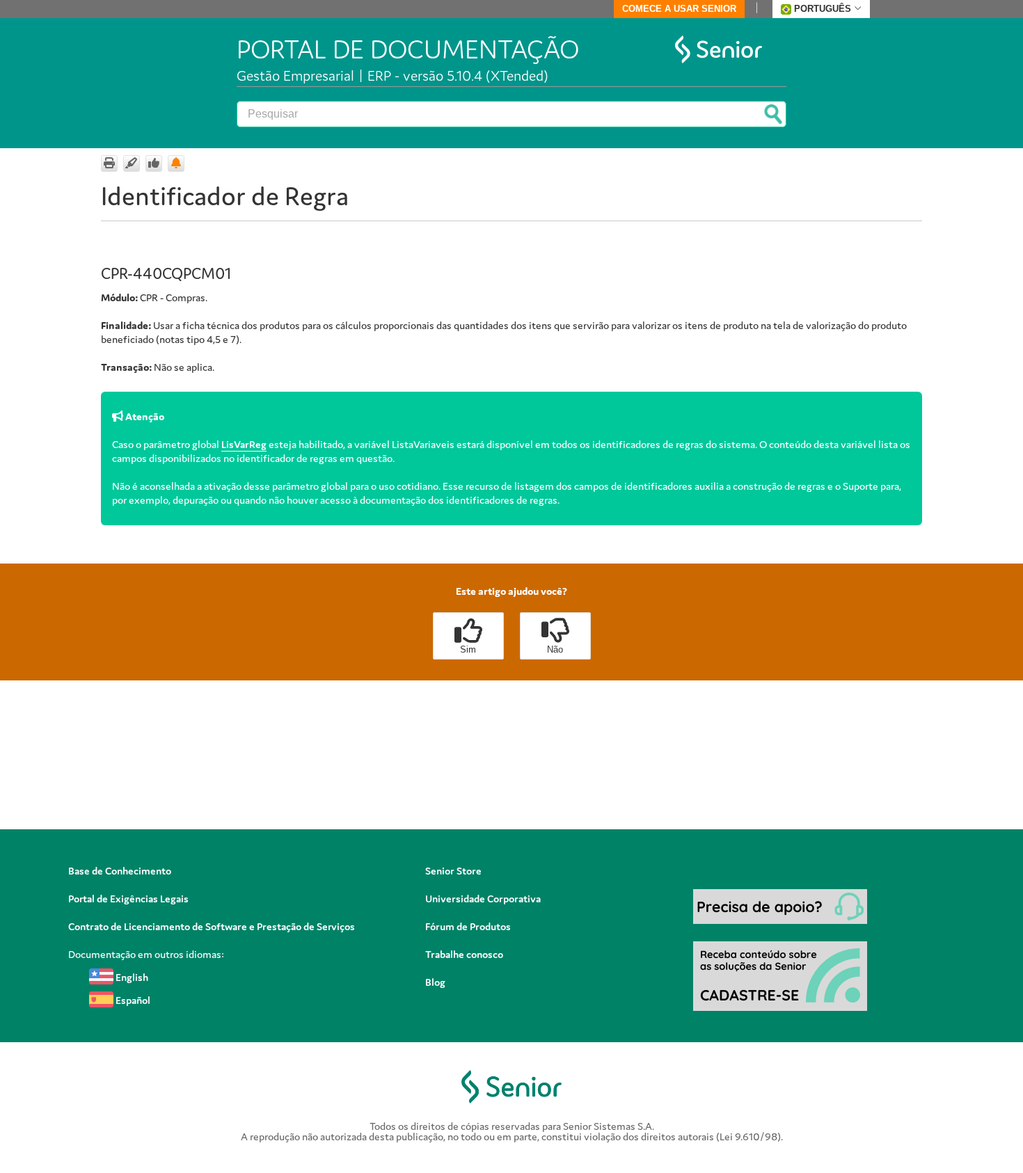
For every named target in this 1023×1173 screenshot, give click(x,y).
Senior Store (453, 870)
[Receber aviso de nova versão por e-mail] (176, 163)
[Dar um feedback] (153, 163)
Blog (435, 982)
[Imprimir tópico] (109, 163)
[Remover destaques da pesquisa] (131, 163)
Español (131, 1000)
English (130, 977)
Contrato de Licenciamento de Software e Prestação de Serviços (211, 926)
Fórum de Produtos (468, 926)
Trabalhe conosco (464, 954)
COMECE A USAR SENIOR (679, 8)
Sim (468, 649)
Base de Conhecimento (119, 870)
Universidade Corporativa (483, 898)
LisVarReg (244, 444)
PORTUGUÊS (822, 8)
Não (555, 649)
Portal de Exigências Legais (128, 898)
